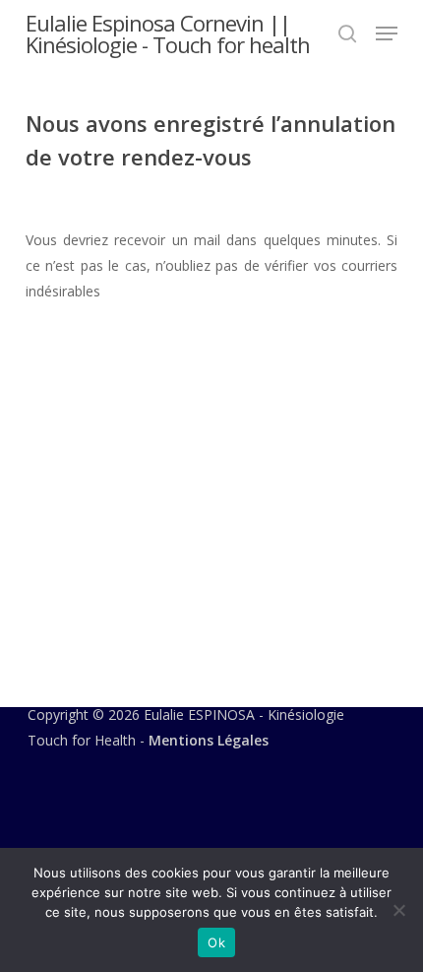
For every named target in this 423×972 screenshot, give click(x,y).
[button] (386, 33)
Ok (216, 942)
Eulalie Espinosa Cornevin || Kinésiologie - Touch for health (168, 33)
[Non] (398, 910)
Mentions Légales (209, 740)
